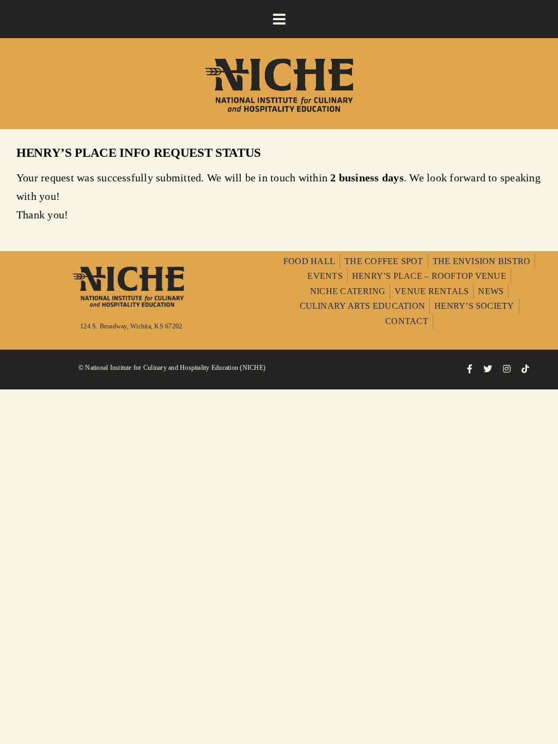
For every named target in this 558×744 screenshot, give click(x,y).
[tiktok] (525, 368)
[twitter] (487, 368)
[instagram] (507, 368)
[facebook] (469, 368)
